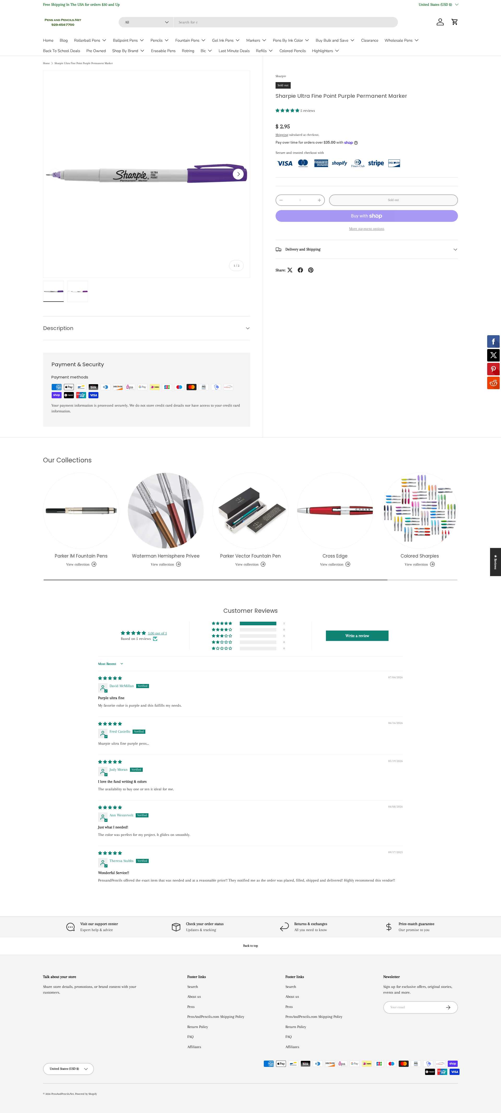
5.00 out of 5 (157, 633)
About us (194, 996)
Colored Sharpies (420, 556)
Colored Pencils (292, 50)
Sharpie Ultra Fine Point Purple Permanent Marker (84, 63)
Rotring (188, 50)
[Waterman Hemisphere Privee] (166, 510)
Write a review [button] (357, 635)
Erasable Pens (163, 50)
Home (48, 40)
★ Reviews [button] (495, 562)
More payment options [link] (366, 229)
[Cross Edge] (335, 510)
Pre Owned (96, 50)
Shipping (282, 135)
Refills (261, 50)
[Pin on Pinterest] (311, 270)
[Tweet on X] (290, 270)
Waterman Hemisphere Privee (166, 556)
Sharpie (281, 76)
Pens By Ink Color (288, 40)
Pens (191, 1007)
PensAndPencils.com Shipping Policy (215, 1016)
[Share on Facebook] (300, 270)
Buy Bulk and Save (332, 40)
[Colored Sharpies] (420, 510)
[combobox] (258, 22)
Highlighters (322, 50)
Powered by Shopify (86, 1094)
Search (192, 986)
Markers (253, 40)
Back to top (250, 945)
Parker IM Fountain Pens (81, 556)
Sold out (393, 200)
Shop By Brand (125, 50)
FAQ (190, 1037)
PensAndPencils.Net (62, 1094)
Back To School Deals (61, 50)
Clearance (369, 40)
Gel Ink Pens (223, 40)
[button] (455, 22)
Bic (203, 50)
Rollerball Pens (87, 40)
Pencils (157, 40)
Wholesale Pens (399, 40)
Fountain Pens (187, 40)
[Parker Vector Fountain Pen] (250, 510)
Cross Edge (335, 556)
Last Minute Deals (234, 50)
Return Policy (197, 1027)
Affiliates (194, 1047)
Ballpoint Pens (125, 40)
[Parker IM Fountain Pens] (81, 510)
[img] (110, 678)
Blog (64, 40)
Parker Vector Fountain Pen (250, 556)
